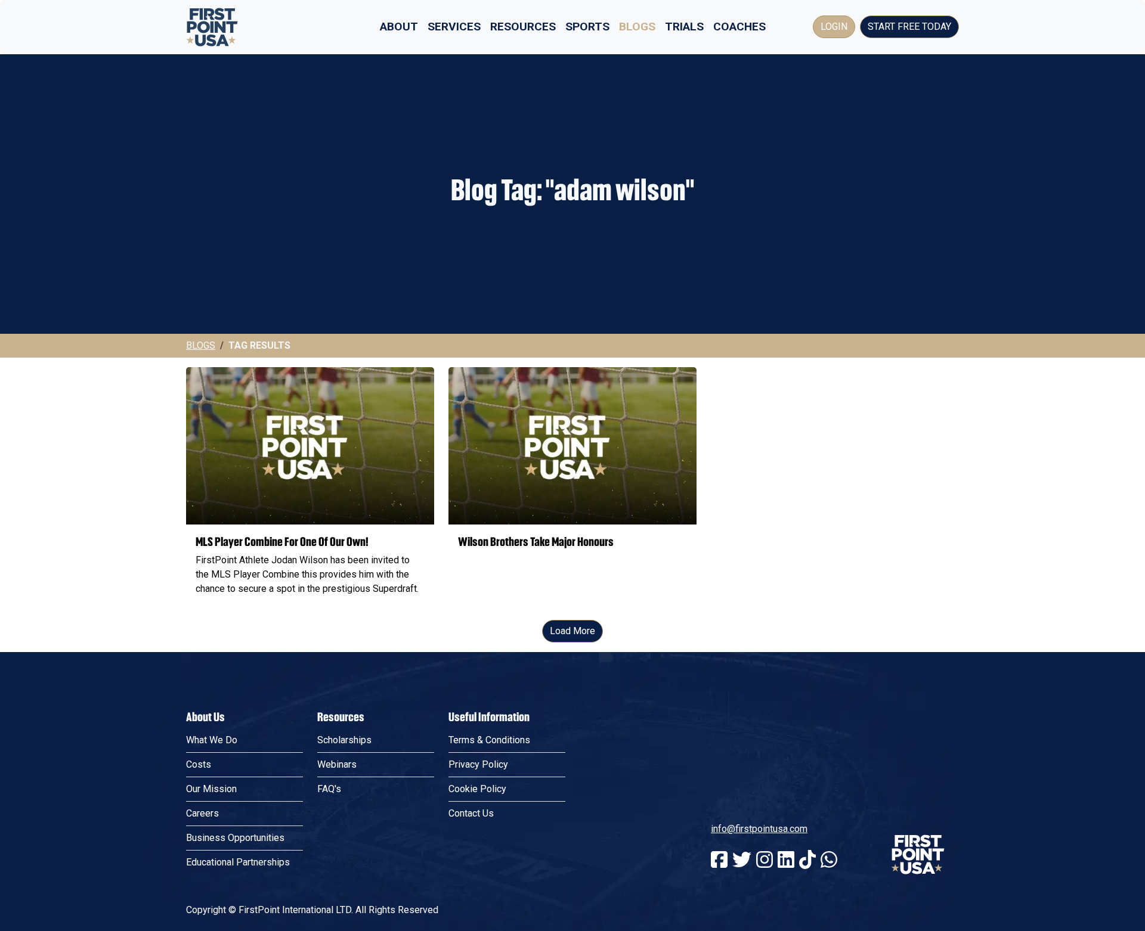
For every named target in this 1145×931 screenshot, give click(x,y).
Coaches (739, 26)
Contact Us (471, 813)
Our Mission (211, 789)
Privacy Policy (478, 764)
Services (454, 26)
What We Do (211, 740)
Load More (572, 631)
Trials (684, 26)
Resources (523, 26)
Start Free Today (909, 26)
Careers (202, 813)
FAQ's (329, 789)
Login (834, 26)
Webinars (337, 764)
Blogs (637, 26)
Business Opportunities (235, 837)
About (399, 26)
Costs (198, 764)
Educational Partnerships (238, 862)
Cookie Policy (477, 789)
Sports (587, 26)
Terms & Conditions (489, 740)
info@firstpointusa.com (759, 828)
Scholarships (344, 740)
